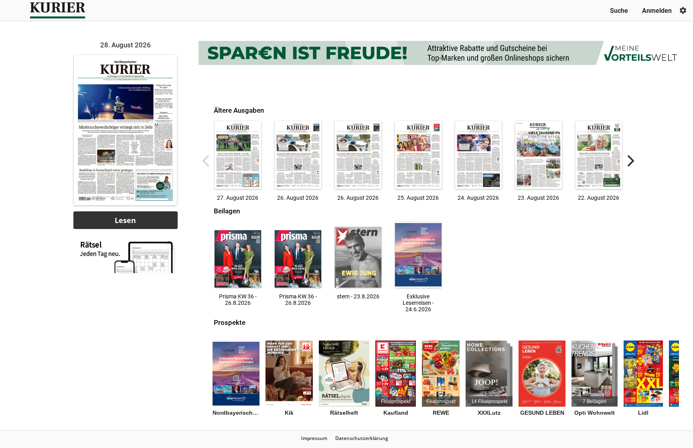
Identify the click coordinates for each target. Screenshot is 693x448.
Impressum (314, 438)
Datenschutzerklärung (361, 438)
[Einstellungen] (683, 10)
